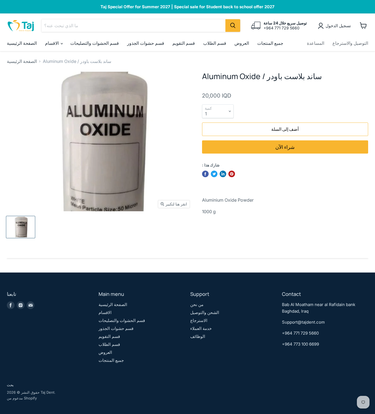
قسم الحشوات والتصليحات (94, 43)
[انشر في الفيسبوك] (205, 174)
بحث (10, 385)
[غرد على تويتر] (214, 174)
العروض (241, 43)
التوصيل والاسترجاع (350, 43)
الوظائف (197, 336)
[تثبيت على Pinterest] (231, 174)
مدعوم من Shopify (22, 398)
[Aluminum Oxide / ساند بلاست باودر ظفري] (20, 227)
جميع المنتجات (270, 43)
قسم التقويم (183, 43)
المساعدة (315, 43)
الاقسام (52, 43)
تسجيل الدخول (338, 25)
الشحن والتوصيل (204, 312)
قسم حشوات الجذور (145, 43)
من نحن (196, 304)
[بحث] (232, 25)
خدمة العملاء (201, 328)
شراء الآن (285, 147)
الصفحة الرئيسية (22, 43)
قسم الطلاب (214, 43)
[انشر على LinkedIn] (223, 174)
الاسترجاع (198, 320)
